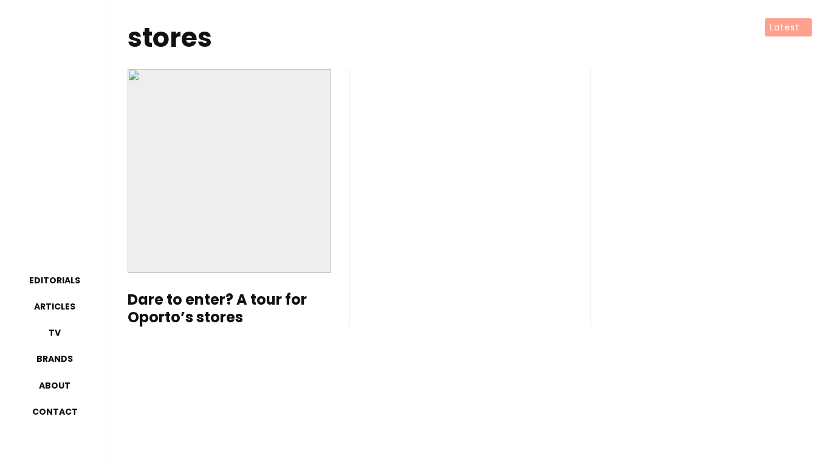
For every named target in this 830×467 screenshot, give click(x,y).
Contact (55, 412)
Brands (54, 359)
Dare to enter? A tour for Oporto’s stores (217, 309)
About (54, 385)
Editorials (54, 280)
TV (55, 333)
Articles (54, 306)
